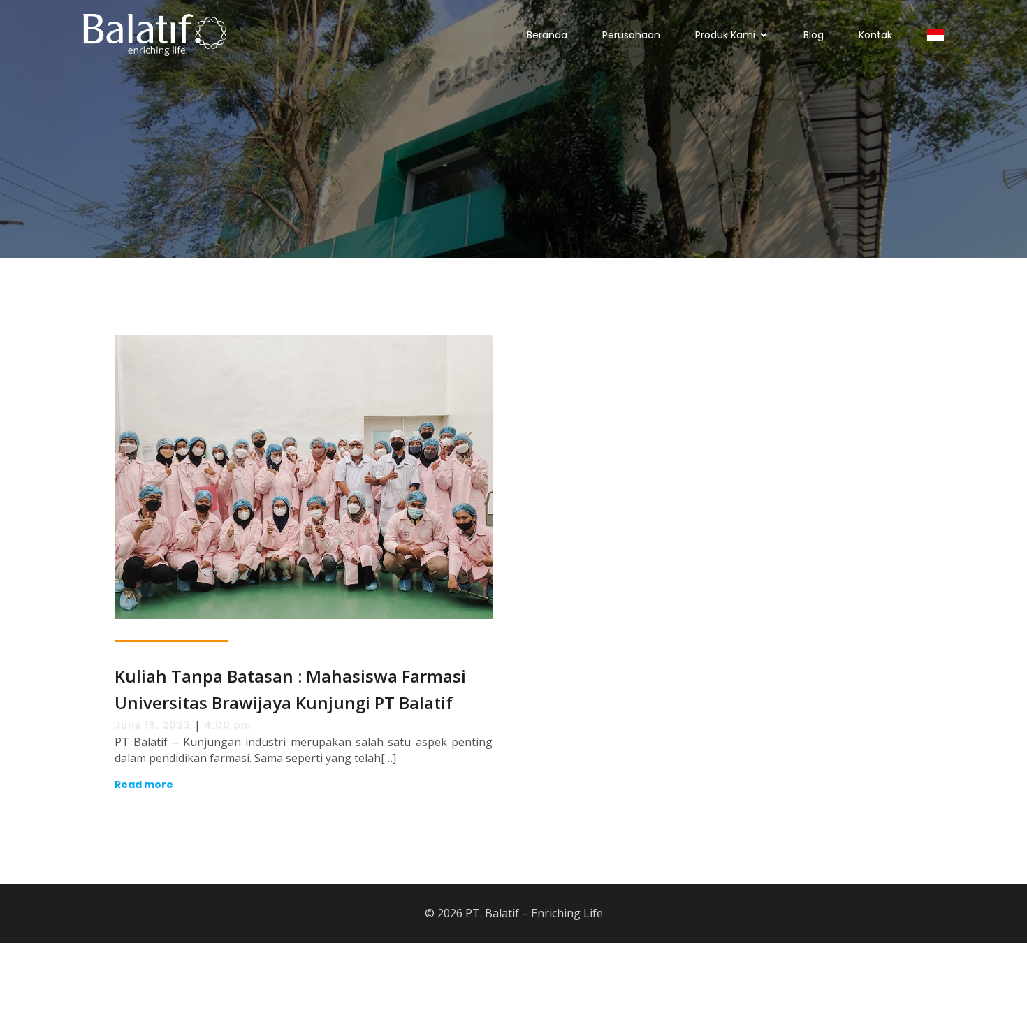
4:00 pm (228, 725)
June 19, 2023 (153, 725)
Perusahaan (631, 35)
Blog (813, 35)
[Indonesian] (935, 35)
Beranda (547, 35)
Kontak (875, 35)
